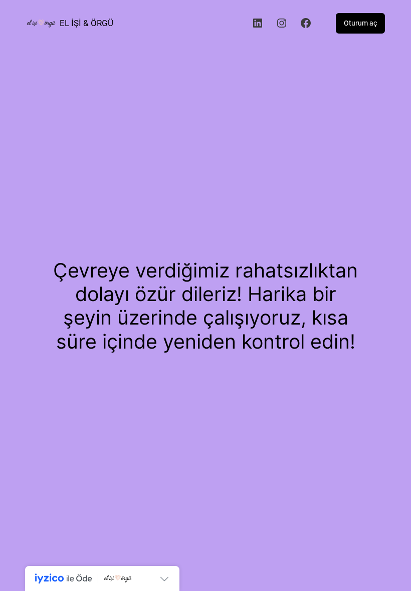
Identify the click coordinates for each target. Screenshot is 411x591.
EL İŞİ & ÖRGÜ (86, 23)
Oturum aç (360, 23)
